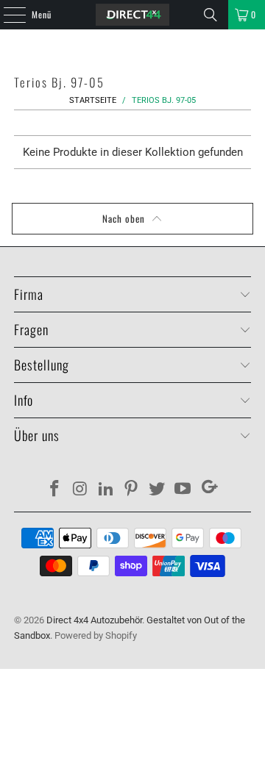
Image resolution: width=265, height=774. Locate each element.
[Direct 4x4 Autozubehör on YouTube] (183, 490)
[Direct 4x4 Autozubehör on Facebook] (55, 490)
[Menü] (6, 14)
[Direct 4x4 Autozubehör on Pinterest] (132, 490)
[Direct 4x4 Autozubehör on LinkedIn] (106, 490)
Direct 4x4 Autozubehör (94, 620)
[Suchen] (211, 14)
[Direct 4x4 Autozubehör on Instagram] (81, 490)
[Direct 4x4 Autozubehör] (132, 14)
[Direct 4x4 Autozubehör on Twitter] (157, 490)
